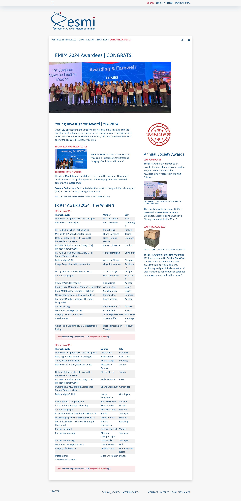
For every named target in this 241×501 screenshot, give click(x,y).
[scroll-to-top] (54, 491)
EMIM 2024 (102, 40)
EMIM (81, 40)
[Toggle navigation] (52, 3)
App (109, 337)
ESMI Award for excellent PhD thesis (166, 254)
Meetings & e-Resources (63, 40)
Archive (90, 40)
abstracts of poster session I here (75, 337)
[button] (183, 40)
